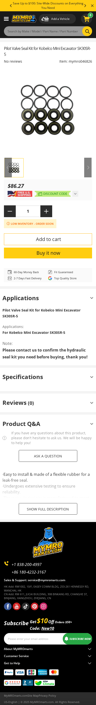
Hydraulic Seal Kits (26, 498)
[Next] (84, 5)
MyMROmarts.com (16, 695)
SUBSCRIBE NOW (80, 639)
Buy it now (48, 253)
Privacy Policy (47, 695)
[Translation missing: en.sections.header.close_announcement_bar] (92, 5)
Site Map (33, 695)
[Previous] (11, 5)
